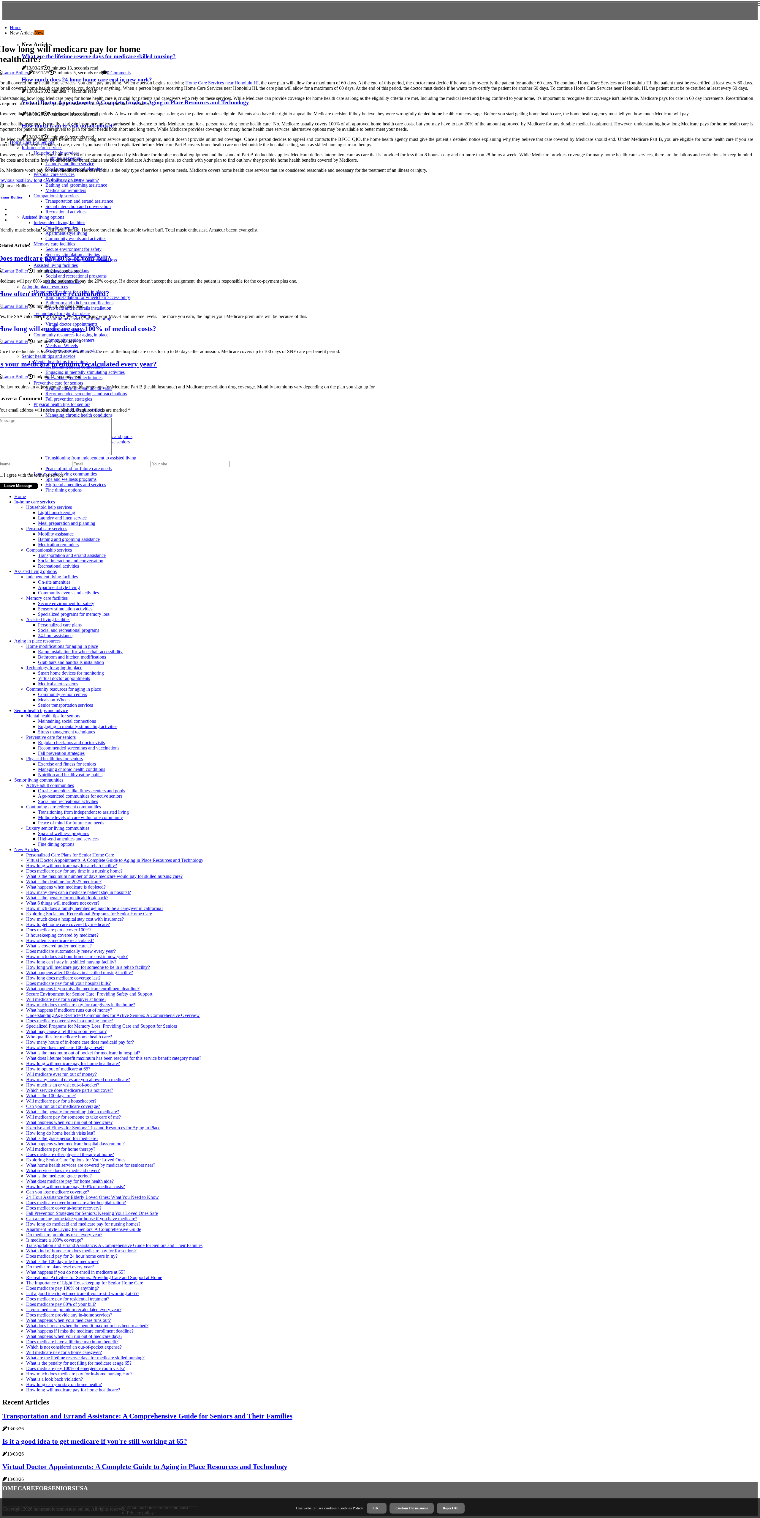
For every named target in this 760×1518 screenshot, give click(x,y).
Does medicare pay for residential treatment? (67, 1298)
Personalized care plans (60, 624)
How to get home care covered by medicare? (68, 924)
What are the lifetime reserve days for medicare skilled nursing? (85, 1357)
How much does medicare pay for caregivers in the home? (80, 1004)
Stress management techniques (66, 731)
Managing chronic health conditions (71, 769)
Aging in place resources (37, 640)
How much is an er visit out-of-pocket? (62, 1084)
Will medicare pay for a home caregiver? (64, 1352)
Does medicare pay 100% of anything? (62, 1288)
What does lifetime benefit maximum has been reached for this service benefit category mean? (113, 1058)
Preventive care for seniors (51, 737)
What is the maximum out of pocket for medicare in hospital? (83, 1052)
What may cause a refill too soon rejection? (66, 1031)
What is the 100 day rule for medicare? (62, 1261)
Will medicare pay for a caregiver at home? (66, 999)
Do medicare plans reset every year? (60, 1266)
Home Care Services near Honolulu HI (222, 82)
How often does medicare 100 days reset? (65, 1047)
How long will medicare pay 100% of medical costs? (75, 1186)
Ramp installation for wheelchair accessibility (80, 651)
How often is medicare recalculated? (60, 940)
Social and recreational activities (68, 801)
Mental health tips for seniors (53, 715)
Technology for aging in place (54, 667)
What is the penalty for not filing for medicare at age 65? (79, 1363)
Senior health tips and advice (41, 710)
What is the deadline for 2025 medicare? (64, 881)
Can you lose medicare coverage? (57, 1191)
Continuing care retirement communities (63, 806)
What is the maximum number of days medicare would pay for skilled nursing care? (104, 876)
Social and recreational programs (68, 630)
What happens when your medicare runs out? (68, 1320)
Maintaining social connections (67, 721)
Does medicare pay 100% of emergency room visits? (75, 1368)
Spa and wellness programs (63, 833)
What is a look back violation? (54, 1379)
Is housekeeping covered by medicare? (62, 935)
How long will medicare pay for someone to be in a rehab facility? (88, 967)
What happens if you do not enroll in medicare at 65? (75, 1272)
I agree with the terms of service (34, 475)
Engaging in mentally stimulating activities (77, 726)
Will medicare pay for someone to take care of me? (73, 1116)
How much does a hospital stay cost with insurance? (75, 919)
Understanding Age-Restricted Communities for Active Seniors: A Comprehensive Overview (113, 1015)
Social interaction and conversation (70, 560)
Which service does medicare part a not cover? (69, 1090)
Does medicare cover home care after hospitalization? (76, 1202)
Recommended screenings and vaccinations (78, 747)
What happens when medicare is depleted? (66, 886)
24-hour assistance (55, 635)
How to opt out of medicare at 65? (58, 1068)
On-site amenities (54, 582)
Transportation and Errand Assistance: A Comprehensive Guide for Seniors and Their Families (114, 1245)
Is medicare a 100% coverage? (54, 1240)
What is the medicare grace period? (59, 1175)
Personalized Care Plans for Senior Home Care (70, 854)
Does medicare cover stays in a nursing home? (69, 1020)
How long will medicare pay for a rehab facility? (71, 865)
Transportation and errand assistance (72, 555)
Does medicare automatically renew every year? (71, 951)
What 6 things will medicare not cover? (62, 903)
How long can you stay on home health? (64, 1384)
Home (15, 27)
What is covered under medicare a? (59, 945)
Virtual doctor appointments (64, 678)
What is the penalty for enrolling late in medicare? (72, 1111)
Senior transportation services (65, 705)
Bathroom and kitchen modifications (72, 656)
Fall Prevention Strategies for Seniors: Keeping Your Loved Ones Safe (92, 1213)
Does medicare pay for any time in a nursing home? (74, 870)
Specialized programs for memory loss (74, 614)
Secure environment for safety (66, 603)
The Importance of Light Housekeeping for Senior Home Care (84, 1282)
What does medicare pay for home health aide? (70, 1181)
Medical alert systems (58, 683)
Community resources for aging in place (63, 689)
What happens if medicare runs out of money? (69, 1009)
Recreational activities (58, 566)
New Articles (26, 849)
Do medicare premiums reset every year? (64, 1234)
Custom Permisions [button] (411, 1508)
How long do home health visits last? (60, 1133)
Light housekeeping (56, 512)
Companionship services (49, 549)
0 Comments (119, 72)
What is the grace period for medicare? (62, 1138)
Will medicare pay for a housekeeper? (61, 1100)
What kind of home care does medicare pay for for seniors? (81, 1250)
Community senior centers (62, 694)
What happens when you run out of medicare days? (74, 1336)
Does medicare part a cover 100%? (58, 929)
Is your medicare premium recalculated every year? (73, 1309)
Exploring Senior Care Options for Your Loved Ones (75, 1159)
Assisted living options (35, 571)
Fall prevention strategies (61, 753)
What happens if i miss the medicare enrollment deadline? (80, 1330)
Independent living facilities (52, 576)
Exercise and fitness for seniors (67, 763)
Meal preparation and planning (66, 523)
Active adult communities (50, 785)
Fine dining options (63, 489)
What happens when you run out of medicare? (69, 1122)
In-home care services (34, 501)
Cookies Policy (350, 1508)
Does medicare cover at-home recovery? (64, 1207)
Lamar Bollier (15, 72)
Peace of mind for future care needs (71, 822)
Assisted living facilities (48, 619)
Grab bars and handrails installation (71, 662)
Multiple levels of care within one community (80, 817)
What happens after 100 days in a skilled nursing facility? (79, 972)
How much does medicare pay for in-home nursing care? (79, 1373)
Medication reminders (58, 544)
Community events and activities (68, 592)
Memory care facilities (47, 598)
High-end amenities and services (68, 838)
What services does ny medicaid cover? (63, 1170)
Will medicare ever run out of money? (61, 1074)
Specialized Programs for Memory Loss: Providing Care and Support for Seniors (101, 1026)
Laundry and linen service (62, 517)
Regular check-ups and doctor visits (71, 742)
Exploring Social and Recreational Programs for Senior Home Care (89, 913)
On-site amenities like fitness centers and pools (81, 790)
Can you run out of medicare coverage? (63, 1106)
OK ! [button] (377, 1508)
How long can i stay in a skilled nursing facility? (71, 961)
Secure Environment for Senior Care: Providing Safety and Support (89, 993)
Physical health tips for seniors (54, 758)
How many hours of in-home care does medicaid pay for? (80, 1042)
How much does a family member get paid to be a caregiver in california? (94, 908)
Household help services (49, 507)
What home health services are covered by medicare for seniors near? (90, 1165)
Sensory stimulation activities (65, 608)
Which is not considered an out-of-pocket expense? (74, 1346)
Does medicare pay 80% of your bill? (61, 1304)
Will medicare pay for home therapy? (60, 1149)
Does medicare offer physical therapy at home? (70, 1154)
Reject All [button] (451, 1508)
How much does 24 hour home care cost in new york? (77, 956)
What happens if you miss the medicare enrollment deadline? (83, 988)
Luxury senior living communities (57, 828)
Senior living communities (38, 779)
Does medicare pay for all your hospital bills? (68, 983)
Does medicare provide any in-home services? (69, 1314)
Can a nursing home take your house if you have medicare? (81, 1218)
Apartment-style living (59, 587)
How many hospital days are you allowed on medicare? (78, 1079)
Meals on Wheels (54, 699)
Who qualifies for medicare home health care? (69, 1036)
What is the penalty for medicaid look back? (67, 897)
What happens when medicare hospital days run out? (75, 1143)
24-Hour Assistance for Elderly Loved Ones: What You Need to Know (92, 1197)
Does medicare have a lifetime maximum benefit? (72, 1341)
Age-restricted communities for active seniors (80, 796)
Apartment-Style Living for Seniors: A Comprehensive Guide (83, 1229)
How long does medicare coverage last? (63, 977)
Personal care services (46, 528)
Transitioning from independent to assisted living (83, 812)
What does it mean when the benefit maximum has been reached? (87, 1325)
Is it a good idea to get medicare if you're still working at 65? (82, 1293)
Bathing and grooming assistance (69, 539)
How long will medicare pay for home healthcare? (73, 1063)
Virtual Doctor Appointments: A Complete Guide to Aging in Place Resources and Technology (114, 860)
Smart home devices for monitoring (71, 672)
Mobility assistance (56, 533)
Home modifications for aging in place (62, 646)
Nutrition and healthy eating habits (70, 774)
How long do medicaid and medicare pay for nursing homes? (83, 1223)
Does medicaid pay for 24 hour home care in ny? (72, 1256)
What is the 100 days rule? (51, 1095)
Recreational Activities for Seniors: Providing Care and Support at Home (94, 1277)
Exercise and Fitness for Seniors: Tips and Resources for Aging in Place (93, 1127)
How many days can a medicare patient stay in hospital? (78, 892)
